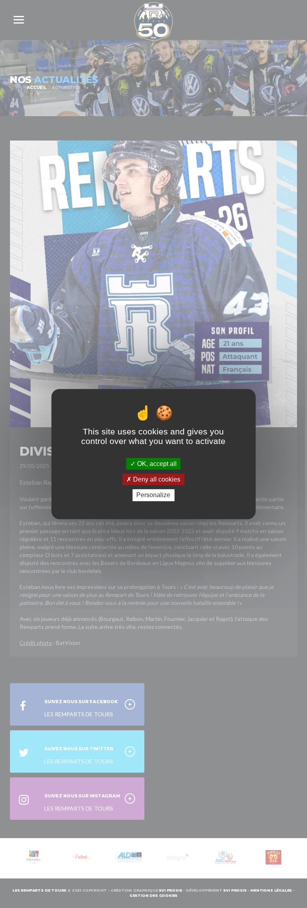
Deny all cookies (156, 479)
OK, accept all (156, 463)
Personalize (153, 495)
